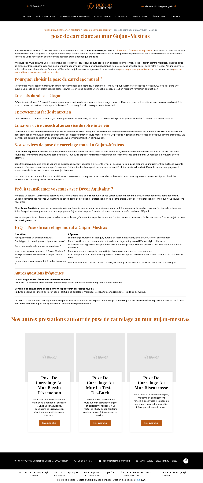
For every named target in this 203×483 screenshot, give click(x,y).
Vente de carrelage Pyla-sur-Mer (175, 474)
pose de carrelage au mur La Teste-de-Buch (100, 385)
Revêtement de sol (46, 16)
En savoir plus (49, 422)
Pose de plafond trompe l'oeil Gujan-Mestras (99, 474)
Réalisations (158, 16)
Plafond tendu (102, 16)
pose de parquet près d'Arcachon (136, 69)
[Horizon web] (138, 480)
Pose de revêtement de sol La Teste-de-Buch (138, 474)
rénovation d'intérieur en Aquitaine (134, 50)
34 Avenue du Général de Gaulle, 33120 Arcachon (42, 460)
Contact (175, 16)
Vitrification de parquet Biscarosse (66, 474)
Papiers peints (140, 16)
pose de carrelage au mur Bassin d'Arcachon (49, 385)
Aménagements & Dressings (75, 16)
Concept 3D (121, 16)
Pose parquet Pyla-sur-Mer (40, 474)
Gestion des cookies (124, 479)
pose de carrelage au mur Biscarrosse (151, 382)
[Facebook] (175, 6)
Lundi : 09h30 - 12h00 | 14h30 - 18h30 (158, 460)
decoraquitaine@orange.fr (159, 6)
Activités (23, 472)
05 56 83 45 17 (84, 460)
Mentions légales (66, 479)
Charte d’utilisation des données (94, 479)
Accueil (27, 16)
